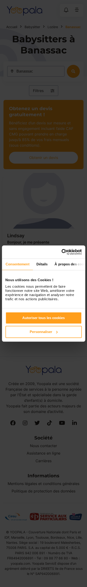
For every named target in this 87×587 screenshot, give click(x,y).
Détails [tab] (42, 264)
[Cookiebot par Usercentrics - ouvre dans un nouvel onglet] (62, 252)
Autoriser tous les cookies (43, 318)
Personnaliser (41, 332)
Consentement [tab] (17, 264)
